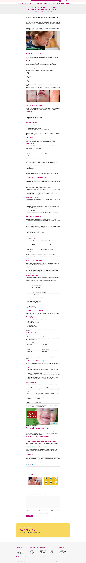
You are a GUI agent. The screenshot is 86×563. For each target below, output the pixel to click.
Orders (45, 3)
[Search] (60, 1)
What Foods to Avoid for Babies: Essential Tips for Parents (50, 487)
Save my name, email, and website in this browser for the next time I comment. (39, 513)
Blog (49, 3)
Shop (41, 3)
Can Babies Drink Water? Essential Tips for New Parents (34, 487)
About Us (53, 3)
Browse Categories (25, 3)
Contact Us (59, 3)
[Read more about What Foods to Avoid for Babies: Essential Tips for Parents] (51, 480)
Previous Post (28, 468)
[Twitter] (28, 464)
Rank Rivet (33, 561)
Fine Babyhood (24, 561)
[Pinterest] (30, 464)
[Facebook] (26, 464)
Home (38, 3)
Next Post (58, 468)
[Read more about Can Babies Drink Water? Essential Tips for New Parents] (35, 480)
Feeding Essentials (37, 11)
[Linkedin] (32, 464)
